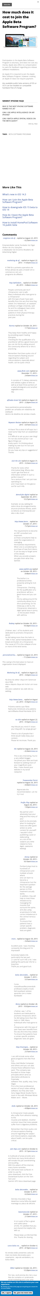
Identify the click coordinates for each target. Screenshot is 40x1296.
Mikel (12, 1268)
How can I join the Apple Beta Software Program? (17, 201)
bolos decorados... (22, 975)
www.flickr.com (23, 371)
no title (18, 719)
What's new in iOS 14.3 (14, 194)
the (15, 749)
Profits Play (25, 802)
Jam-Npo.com (15, 1149)
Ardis (14, 1106)
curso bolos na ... (14, 1245)
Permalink (34, 240)
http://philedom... (16, 283)
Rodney (11, 623)
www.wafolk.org (25, 569)
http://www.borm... (22, 521)
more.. (14, 939)
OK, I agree (6, 1293)
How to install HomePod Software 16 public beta (20, 223)
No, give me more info (23, 1293)
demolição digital (22, 494)
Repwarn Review (14, 422)
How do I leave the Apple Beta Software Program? (18, 216)
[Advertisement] (20, 160)
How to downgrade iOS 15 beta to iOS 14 (20, 208)
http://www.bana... (16, 699)
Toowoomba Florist (30, 780)
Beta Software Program (20, 134)
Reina (18, 1004)
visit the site (16, 461)
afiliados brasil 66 (14, 400)
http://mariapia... (22, 1047)
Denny (27, 857)
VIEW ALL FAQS (33, 124)
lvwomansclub (23, 1212)
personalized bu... (10, 655)
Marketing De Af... (14, 672)
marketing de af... (14, 260)
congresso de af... (10, 238)
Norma (11, 326)
